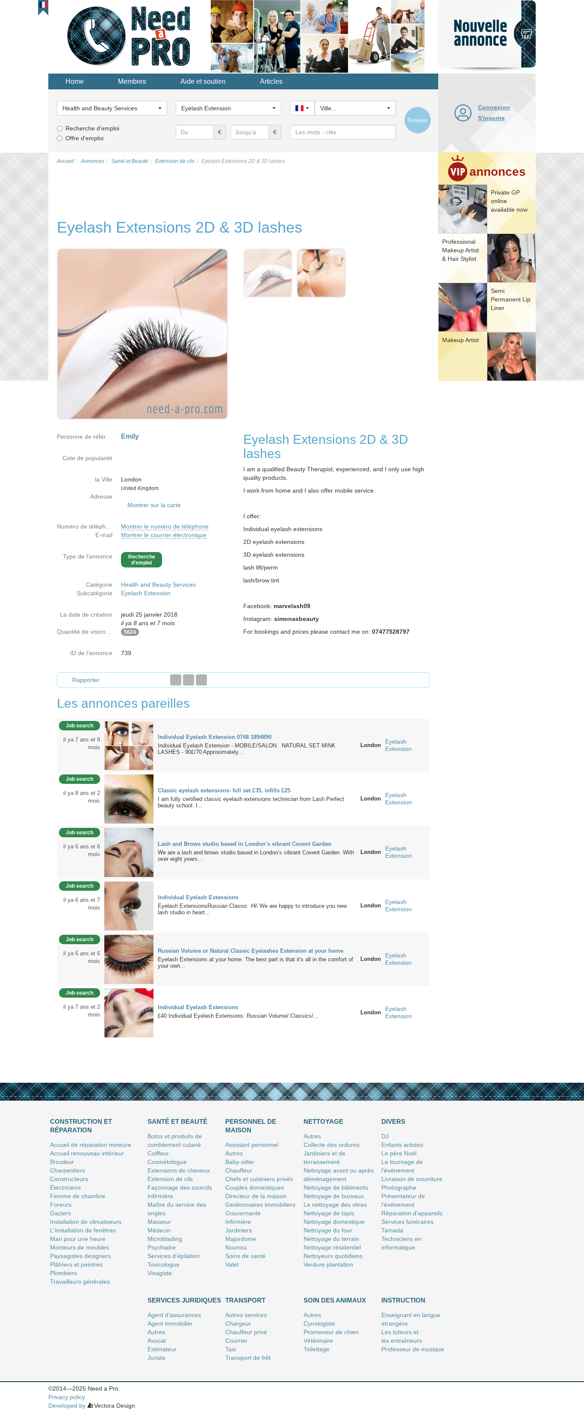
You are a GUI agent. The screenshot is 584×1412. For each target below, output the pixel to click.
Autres (234, 1153)
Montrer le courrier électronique (163, 535)
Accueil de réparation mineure (90, 1144)
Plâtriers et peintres (76, 1264)
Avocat (156, 1340)
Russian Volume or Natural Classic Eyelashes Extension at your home (250, 951)
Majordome (240, 1238)
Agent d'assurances (174, 1315)
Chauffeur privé (246, 1332)
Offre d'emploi (84, 138)
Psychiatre (161, 1247)
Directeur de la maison (255, 1196)
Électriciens (65, 1187)
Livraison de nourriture (411, 1179)
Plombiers (63, 1273)
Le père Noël (398, 1153)
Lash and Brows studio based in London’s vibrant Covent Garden (244, 844)
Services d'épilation (173, 1255)
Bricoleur (62, 1161)
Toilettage (317, 1349)
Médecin (159, 1230)
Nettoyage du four (328, 1230)
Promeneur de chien (331, 1332)
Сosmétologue (167, 1161)
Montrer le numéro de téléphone (165, 526)
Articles (271, 81)
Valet (232, 1264)
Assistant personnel (251, 1144)
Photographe (398, 1187)
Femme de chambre (77, 1196)
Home (74, 81)
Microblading (164, 1238)
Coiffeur (158, 1153)
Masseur (159, 1221)
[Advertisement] (487, 515)
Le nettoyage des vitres (335, 1204)
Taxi (230, 1349)
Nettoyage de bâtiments (336, 1187)
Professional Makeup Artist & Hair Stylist (460, 250)
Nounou (236, 1247)
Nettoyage (323, 1121)
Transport (245, 1300)
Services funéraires (407, 1221)
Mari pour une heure (78, 1238)
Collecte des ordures (332, 1144)
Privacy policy (66, 1397)
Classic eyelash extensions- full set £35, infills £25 (224, 790)
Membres (132, 81)
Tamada (392, 1230)
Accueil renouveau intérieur (87, 1153)
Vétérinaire (318, 1340)
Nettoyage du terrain (331, 1238)
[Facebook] (175, 679)
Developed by (67, 1405)
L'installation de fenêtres (83, 1230)
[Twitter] (188, 679)
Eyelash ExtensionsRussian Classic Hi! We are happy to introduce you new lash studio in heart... (252, 909)
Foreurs (60, 1204)
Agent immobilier (170, 1323)
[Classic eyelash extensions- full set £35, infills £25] (128, 798)
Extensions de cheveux (178, 1170)
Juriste (156, 1357)
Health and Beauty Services (158, 584)
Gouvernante (243, 1213)
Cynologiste (319, 1323)
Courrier (236, 1340)
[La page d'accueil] (129, 35)
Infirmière (160, 1196)
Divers (393, 1121)
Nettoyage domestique (334, 1221)
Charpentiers (67, 1170)
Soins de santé (245, 1255)
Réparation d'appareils (411, 1213)
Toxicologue (163, 1264)
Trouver (417, 120)
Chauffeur (238, 1170)
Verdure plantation (328, 1264)
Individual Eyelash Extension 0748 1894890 (214, 737)
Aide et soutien (203, 81)
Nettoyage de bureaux (334, 1196)
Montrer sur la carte (154, 505)
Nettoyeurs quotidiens (333, 1255)
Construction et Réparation (81, 1126)
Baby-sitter (239, 1161)
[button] (43, 4)
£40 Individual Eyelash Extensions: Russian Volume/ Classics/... (238, 1016)
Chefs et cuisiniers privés (259, 1179)
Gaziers (60, 1213)
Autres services (246, 1315)
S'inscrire (491, 118)
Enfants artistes (402, 1144)
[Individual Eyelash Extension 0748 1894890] (128, 744)
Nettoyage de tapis (329, 1213)
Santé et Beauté (177, 1121)
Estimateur (162, 1349)
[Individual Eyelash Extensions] (128, 905)
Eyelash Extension (146, 593)
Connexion (494, 107)
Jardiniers (238, 1230)
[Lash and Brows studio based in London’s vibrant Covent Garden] (128, 851)
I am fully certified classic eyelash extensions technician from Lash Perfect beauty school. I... (251, 802)
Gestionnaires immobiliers (260, 1204)
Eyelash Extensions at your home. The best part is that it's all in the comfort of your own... (255, 962)
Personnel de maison (250, 1126)
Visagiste (159, 1273)
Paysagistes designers (80, 1255)
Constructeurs (69, 1179)
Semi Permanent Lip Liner (511, 299)
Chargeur (238, 1323)
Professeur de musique (412, 1349)
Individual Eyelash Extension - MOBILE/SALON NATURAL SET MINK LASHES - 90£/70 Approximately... (247, 748)
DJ (385, 1136)
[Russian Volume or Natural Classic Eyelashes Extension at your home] (128, 958)
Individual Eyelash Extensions (198, 897)
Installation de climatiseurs (85, 1221)
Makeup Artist (460, 340)
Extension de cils (170, 1179)
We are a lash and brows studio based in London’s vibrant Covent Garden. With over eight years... (256, 855)
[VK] (201, 679)
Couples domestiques (254, 1187)
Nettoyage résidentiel (332, 1247)
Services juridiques (184, 1300)
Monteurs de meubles (79, 1247)
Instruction (403, 1300)
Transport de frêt (248, 1357)
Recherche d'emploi (92, 128)
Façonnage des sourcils (179, 1187)
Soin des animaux (335, 1300)
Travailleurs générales (80, 1281)
